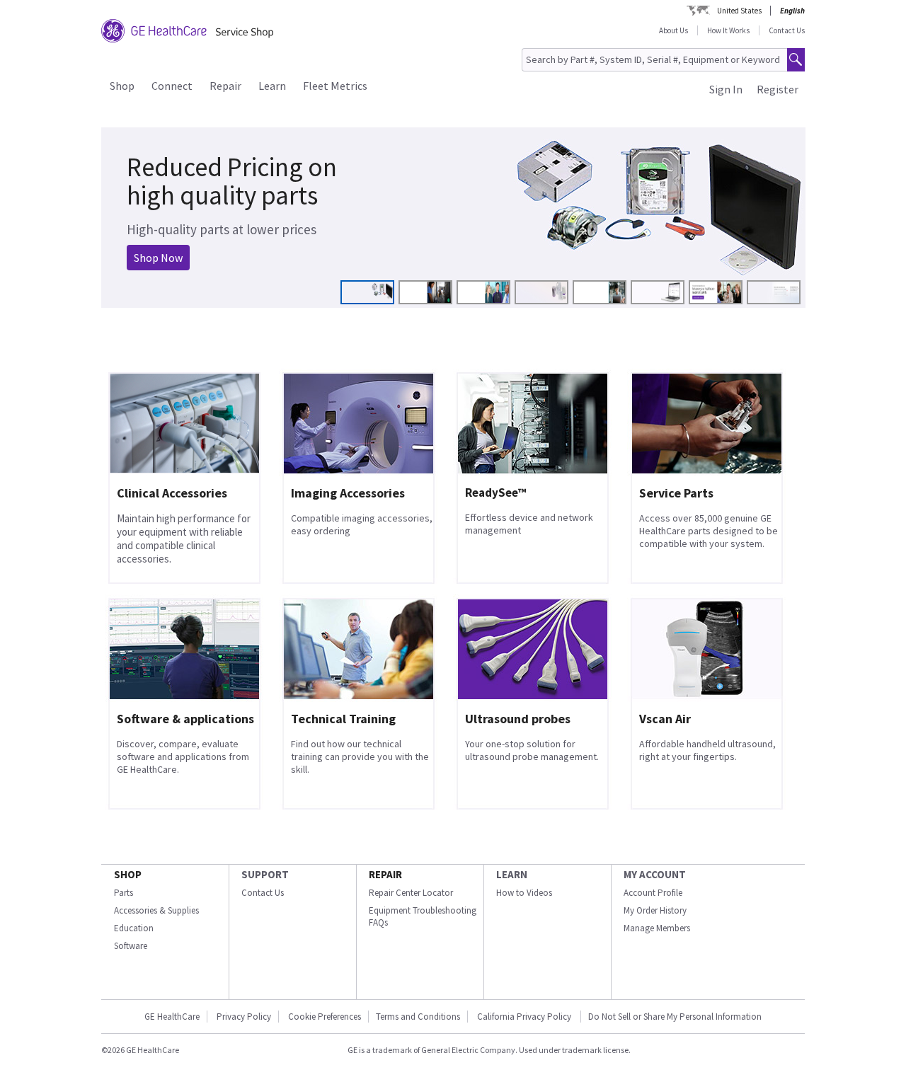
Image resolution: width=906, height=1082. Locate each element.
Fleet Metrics (335, 86)
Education (134, 928)
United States (739, 11)
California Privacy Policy (525, 1017)
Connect (172, 86)
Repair (225, 86)
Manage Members (657, 928)
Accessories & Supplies (156, 910)
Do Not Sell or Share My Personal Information (675, 1017)
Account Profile (653, 893)
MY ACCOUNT (655, 874)
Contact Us (787, 30)
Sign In (725, 89)
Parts (123, 893)
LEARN (511, 874)
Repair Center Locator (411, 893)
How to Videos (524, 893)
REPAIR (385, 874)
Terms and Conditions (418, 1017)
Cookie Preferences (324, 1017)
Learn (272, 86)
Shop (122, 86)
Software (130, 946)
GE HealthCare (172, 1017)
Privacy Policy (244, 1017)
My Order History (655, 910)
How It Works (728, 30)
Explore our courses (171, 249)
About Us (673, 30)
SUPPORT (265, 874)
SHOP (128, 874)
